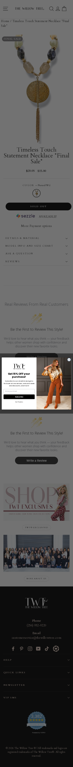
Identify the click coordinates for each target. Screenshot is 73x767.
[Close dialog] (69, 359)
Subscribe (19, 397)
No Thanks (19, 402)
